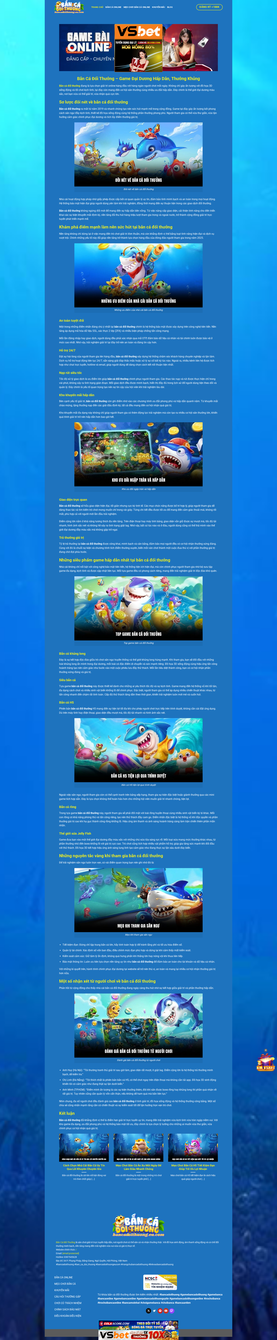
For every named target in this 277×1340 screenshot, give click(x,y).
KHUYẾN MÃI (158, 7)
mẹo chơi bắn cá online (137, 7)
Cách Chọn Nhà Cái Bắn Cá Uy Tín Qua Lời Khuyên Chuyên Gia (84, 1167)
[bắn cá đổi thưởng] (70, 7)
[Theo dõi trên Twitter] (154, 1311)
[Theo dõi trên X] (148, 1311)
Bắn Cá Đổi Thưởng (65, 1242)
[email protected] (70, 1253)
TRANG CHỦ (97, 7)
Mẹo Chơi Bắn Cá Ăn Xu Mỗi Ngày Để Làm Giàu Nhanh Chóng (138, 1167)
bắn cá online (113, 7)
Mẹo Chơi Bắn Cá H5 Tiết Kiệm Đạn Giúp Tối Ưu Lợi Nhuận (193, 1167)
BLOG (170, 7)
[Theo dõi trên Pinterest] (160, 1311)
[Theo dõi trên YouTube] (166, 1311)
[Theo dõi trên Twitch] (171, 1311)
